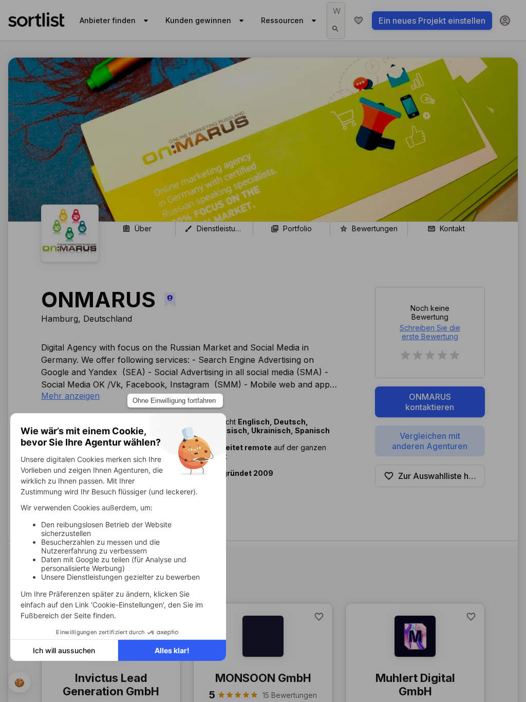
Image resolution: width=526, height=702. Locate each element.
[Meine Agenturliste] (358, 20)
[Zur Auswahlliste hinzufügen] (319, 616)
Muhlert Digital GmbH (415, 684)
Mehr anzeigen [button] (70, 396)
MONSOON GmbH (263, 678)
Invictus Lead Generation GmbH (111, 684)
